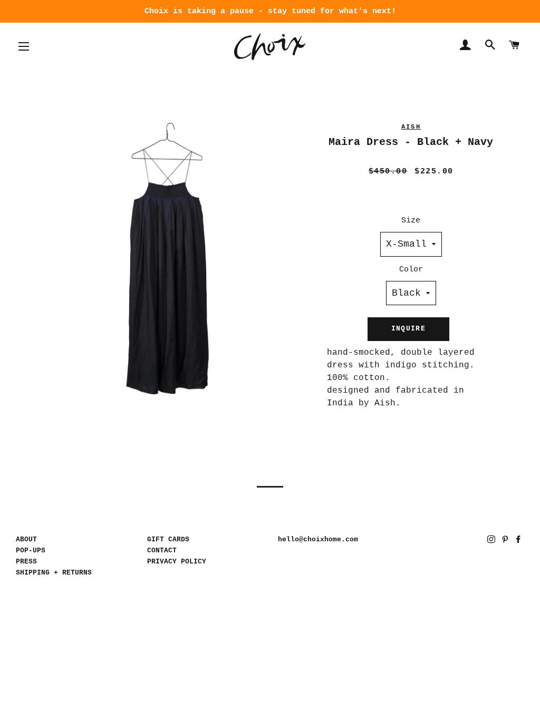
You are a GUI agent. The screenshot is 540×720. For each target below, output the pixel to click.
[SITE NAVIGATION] (24, 46)
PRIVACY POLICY (176, 562)
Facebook (519, 541)
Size (410, 220)
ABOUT (26, 539)
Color (411, 269)
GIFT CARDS (168, 539)
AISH (411, 127)
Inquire (408, 329)
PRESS (26, 562)
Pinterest (506, 541)
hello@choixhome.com (318, 539)
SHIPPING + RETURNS (54, 573)
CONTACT (162, 550)
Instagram (492, 541)
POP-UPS (30, 550)
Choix (269, 46)
